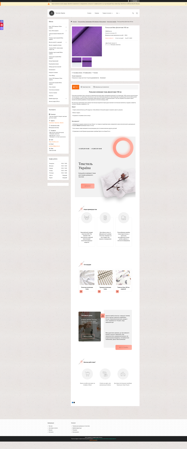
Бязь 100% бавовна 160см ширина (55, 27)
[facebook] (72, 402)
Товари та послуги (106, 13)
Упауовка (75, 430)
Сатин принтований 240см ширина (55, 83)
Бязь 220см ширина (53, 30)
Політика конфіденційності (110, 438)
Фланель (51, 95)
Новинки (97, 13)
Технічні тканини (53, 92)
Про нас (51, 426)
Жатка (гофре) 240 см (54, 101)
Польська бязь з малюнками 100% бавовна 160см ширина (92, 21)
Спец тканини (52, 87)
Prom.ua (100, 437)
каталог (88, 186)
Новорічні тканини (53, 72)
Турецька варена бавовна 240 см (56, 34)
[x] (74, 402)
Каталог (75, 21)
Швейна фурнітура (53, 98)
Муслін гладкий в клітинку (55, 45)
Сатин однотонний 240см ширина (55, 57)
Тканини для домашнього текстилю (81, 426)
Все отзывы (123, 347)
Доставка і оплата (53, 428)
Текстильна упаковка (54, 89)
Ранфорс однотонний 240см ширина (56, 53)
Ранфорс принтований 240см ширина (56, 38)
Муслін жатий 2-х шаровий (55, 42)
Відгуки (50, 430)
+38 (84, 148)
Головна (89, 13)
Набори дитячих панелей (55, 66)
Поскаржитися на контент (98, 438)
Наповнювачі (52, 69)
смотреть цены (88, 336)
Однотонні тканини (111, 21)
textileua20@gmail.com (54, 146)
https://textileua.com (54, 141)
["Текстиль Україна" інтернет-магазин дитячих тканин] (51, 13)
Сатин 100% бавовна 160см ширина (55, 79)
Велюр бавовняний (53, 61)
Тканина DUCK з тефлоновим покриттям (56, 48)
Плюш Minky (52, 75)
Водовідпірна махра (54, 64)
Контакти (51, 432)
